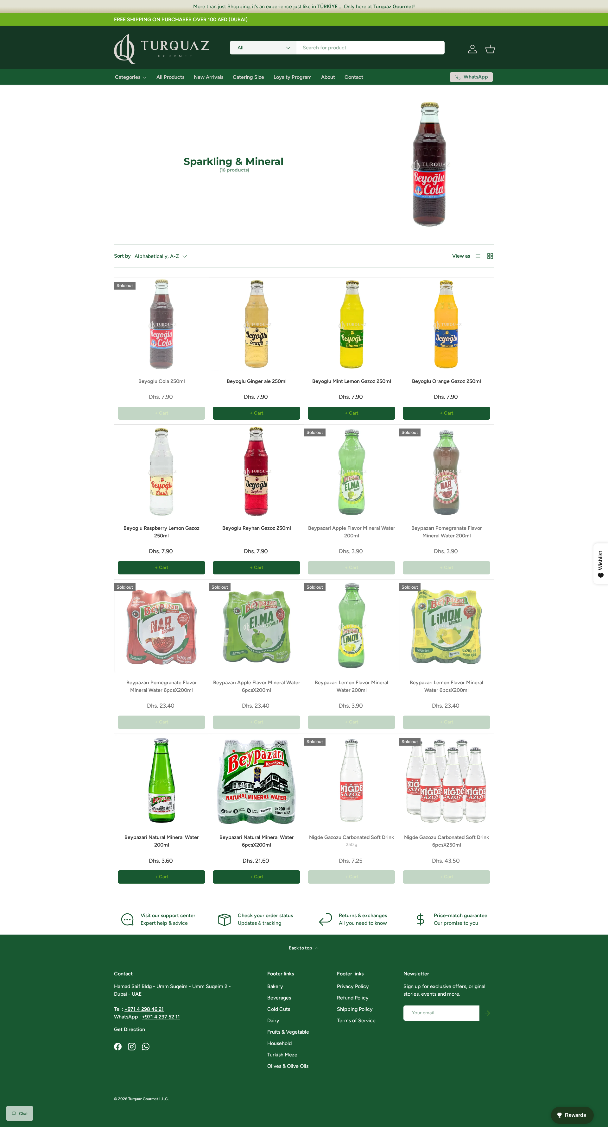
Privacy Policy (353, 986)
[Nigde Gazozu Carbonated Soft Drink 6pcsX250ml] (446, 780)
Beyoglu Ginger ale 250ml (257, 381)
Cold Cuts (278, 1009)
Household (279, 1043)
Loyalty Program (293, 77)
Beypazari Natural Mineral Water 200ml (161, 841)
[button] (490, 49)
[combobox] (337, 47)
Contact (354, 77)
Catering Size (248, 77)
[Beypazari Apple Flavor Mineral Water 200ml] (351, 471)
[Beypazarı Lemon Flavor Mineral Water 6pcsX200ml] (446, 626)
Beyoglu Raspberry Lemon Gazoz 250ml (162, 532)
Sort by (122, 256)
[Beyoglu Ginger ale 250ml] (256, 324)
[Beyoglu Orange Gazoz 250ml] (446, 324)
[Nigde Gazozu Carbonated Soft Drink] (351, 780)
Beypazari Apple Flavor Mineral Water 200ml (351, 532)
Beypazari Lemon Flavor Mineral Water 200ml (351, 686)
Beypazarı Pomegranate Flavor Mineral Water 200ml (446, 532)
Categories (127, 77)
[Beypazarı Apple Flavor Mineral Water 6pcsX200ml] (256, 626)
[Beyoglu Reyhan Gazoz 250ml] (256, 471)
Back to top (301, 948)
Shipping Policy (355, 1009)
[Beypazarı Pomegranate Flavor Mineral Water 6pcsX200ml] (161, 626)
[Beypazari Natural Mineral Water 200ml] (161, 780)
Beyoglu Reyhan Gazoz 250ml (256, 528)
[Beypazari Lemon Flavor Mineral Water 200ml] (351, 626)
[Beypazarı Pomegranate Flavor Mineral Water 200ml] (446, 471)
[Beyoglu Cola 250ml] (161, 324)
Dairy (273, 1020)
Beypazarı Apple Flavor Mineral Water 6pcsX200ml (256, 686)
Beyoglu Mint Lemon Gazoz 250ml (351, 381)
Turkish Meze (282, 1055)
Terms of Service (356, 1020)
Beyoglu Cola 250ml (161, 381)
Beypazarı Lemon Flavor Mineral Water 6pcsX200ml (446, 686)
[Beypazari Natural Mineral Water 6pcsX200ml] (256, 780)
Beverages (279, 998)
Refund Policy (353, 998)
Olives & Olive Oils (287, 1066)
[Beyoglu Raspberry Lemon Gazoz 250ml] (161, 471)
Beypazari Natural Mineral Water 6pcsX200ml (256, 841)
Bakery (275, 986)
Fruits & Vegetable (288, 1032)
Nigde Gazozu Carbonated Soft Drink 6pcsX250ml (446, 841)
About (328, 77)
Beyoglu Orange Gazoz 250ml (446, 381)
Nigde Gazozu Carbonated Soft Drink (351, 837)
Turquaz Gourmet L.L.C (148, 1099)
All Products (170, 77)
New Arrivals (208, 77)
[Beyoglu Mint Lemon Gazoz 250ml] (351, 324)
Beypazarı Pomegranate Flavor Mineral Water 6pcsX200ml (161, 686)
